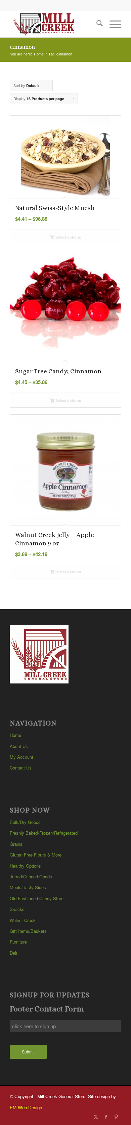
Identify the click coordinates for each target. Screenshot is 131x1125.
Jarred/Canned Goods (31, 876)
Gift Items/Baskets (28, 931)
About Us (19, 746)
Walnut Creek (23, 920)
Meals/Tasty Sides (28, 887)
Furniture (18, 942)
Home (15, 735)
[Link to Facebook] (106, 1117)
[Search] (96, 23)
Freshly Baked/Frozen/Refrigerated (44, 833)
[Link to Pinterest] (116, 1117)
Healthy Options (25, 866)
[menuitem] (96, 23)
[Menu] (112, 23)
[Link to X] (96, 1117)
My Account (21, 757)
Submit (28, 1051)
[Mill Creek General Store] (54, 23)
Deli (13, 953)
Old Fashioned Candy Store (36, 898)
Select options (67, 237)
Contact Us (21, 767)
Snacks (17, 909)
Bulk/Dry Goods (25, 822)
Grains (16, 844)
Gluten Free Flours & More (35, 854)
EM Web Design (26, 1107)
